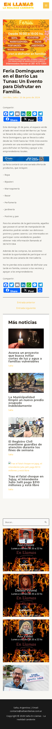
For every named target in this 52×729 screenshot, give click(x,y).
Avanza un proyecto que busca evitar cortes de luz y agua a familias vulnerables (25, 357)
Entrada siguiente (26, 308)
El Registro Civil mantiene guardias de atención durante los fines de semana (25, 446)
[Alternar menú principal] (46, 5)
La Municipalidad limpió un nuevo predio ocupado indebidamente (26, 401)
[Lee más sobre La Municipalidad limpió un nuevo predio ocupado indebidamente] (26, 382)
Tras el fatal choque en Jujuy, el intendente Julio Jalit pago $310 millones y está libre (25, 481)
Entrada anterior (26, 302)
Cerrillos (7, 97)
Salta (15, 97)
